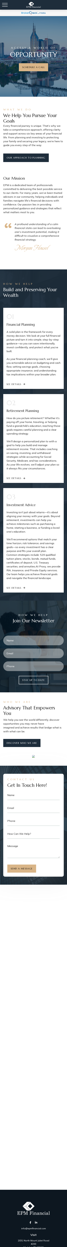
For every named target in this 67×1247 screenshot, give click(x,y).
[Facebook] (30, 1222)
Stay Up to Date (33, 680)
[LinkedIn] (36, 1222)
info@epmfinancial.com (33, 1228)
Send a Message (22, 868)
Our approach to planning (26, 157)
